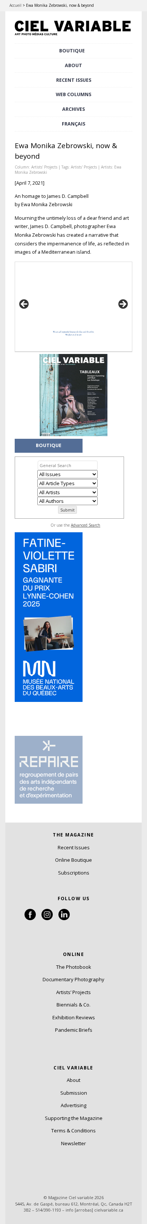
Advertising (73, 1105)
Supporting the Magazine (74, 1118)
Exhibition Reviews (73, 1017)
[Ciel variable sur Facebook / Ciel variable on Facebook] (30, 918)
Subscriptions (73, 872)
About (73, 65)
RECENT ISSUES (73, 80)
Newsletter (73, 1143)
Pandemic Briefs (73, 1029)
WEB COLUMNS (73, 94)
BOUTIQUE (72, 50)
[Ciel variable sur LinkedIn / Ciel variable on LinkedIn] (64, 918)
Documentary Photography (73, 979)
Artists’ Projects (73, 992)
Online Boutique (73, 859)
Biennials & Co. (73, 1004)
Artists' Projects (44, 167)
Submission (73, 1092)
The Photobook (73, 967)
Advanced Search (85, 525)
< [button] (24, 304)
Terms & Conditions (73, 1130)
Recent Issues (74, 847)
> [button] (122, 304)
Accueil (15, 5)
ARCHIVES (73, 109)
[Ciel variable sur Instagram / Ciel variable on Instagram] (47, 918)
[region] (73, 307)
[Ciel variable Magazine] (73, 36)
